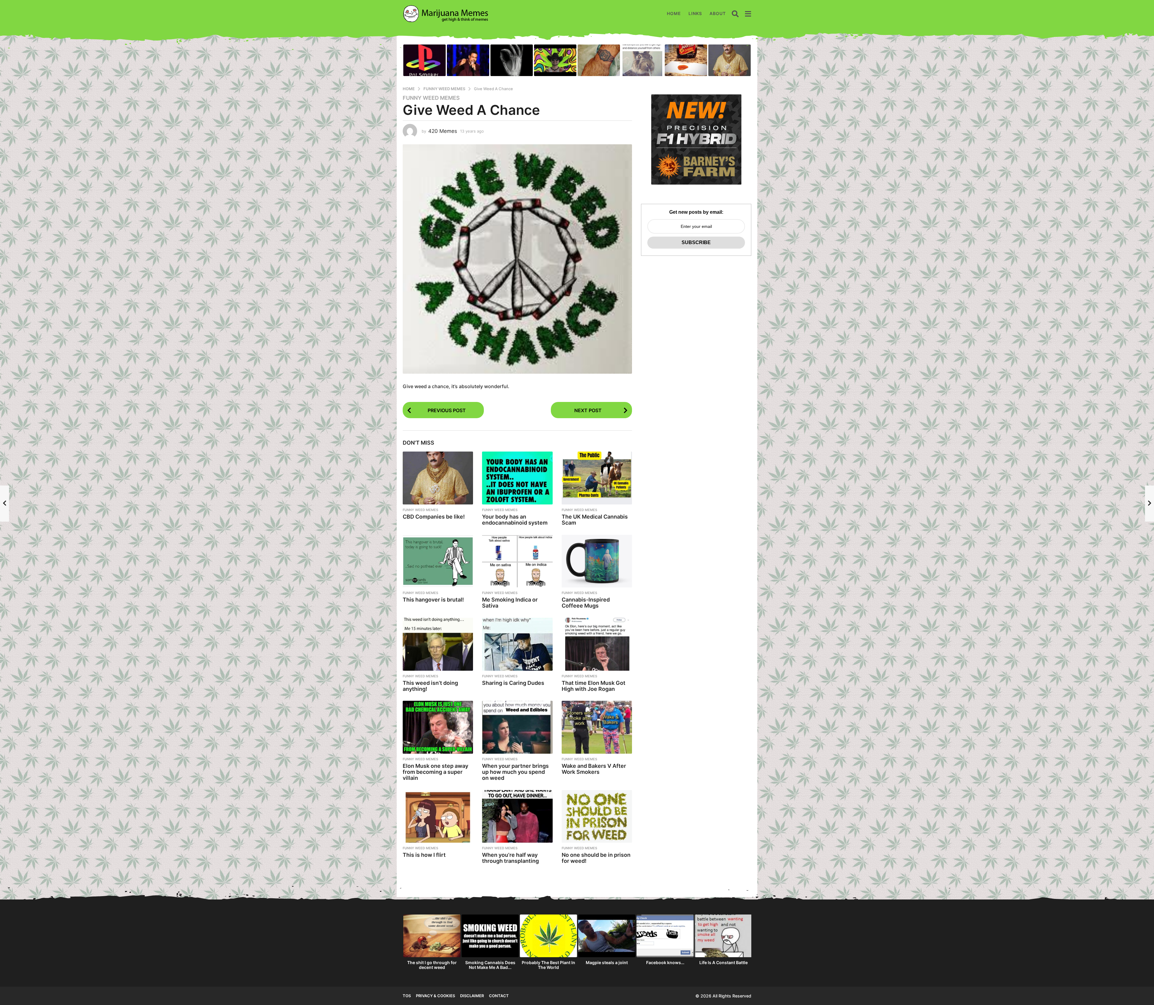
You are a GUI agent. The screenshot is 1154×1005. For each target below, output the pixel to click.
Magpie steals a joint (607, 962)
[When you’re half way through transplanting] (517, 816)
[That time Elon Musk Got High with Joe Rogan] (597, 644)
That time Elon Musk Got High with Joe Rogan (593, 686)
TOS (407, 995)
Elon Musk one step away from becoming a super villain (435, 772)
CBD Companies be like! (434, 516)
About (718, 13)
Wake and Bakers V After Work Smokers (594, 769)
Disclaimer (472, 995)
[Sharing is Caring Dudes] (517, 644)
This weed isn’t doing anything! (430, 686)
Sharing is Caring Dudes (513, 683)
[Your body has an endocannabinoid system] (517, 478)
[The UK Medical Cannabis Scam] (597, 478)
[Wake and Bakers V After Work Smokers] (597, 727)
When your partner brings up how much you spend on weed (515, 772)
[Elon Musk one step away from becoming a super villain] (438, 727)
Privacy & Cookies (435, 995)
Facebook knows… (665, 962)
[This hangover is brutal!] (438, 561)
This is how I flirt (424, 855)
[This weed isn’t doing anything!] (438, 644)
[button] (735, 14)
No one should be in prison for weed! (596, 858)
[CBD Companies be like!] (438, 478)
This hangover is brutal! (433, 599)
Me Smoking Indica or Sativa (510, 602)
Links (695, 13)
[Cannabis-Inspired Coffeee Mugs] (597, 561)
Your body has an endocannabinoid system (515, 519)
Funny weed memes (431, 98)
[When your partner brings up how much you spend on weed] (517, 727)
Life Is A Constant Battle (723, 962)
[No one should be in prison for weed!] (597, 816)
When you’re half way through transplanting (510, 858)
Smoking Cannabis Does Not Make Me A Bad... (490, 965)
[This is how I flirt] (438, 816)
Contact (499, 995)
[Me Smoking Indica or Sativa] (517, 561)
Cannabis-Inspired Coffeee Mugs (586, 602)
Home (674, 13)
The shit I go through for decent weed (432, 965)
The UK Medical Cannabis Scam (595, 519)
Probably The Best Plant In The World (548, 965)
